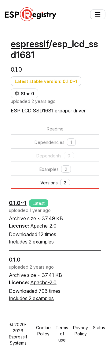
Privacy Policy (80, 330)
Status (99, 327)
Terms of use (62, 333)
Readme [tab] (55, 128)
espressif (30, 43)
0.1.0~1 (18, 203)
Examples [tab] (53, 169)
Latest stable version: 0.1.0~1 (46, 81)
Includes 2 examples (31, 242)
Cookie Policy (43, 330)
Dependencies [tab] (53, 142)
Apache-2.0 (43, 226)
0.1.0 (14, 259)
